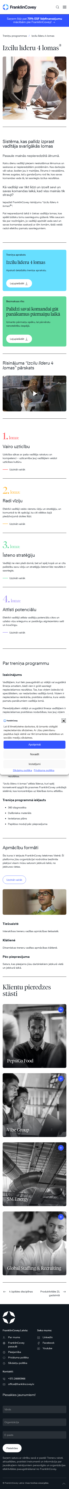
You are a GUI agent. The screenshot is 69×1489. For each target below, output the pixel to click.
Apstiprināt (34, 744)
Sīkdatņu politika (22, 770)
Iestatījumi (35, 764)
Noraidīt (34, 754)
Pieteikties (12, 1448)
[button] (63, 720)
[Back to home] (19, 7)
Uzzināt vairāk (14, 879)
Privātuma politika (44, 770)
